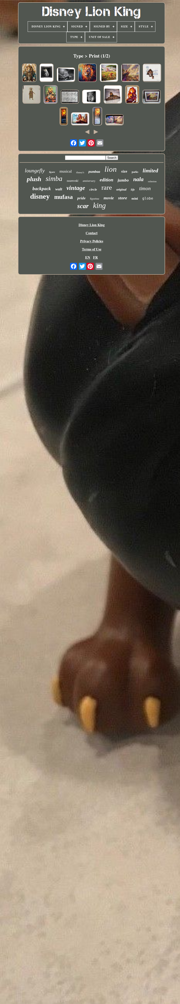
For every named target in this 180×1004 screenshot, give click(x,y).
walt (58, 189)
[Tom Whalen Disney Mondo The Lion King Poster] (132, 95)
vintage (76, 187)
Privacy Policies (91, 240)
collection (152, 181)
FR (95, 257)
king (99, 205)
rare (106, 187)
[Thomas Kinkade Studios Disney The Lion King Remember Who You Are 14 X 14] (109, 73)
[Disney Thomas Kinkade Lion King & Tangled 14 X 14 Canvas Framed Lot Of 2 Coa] (114, 120)
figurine (94, 198)
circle (93, 189)
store (122, 197)
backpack (41, 188)
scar (83, 205)
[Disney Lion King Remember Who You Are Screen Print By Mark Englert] (97, 117)
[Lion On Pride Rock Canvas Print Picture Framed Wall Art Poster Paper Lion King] (113, 95)
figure (52, 172)
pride (81, 198)
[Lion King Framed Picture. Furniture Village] (46, 73)
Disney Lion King (92, 224)
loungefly (35, 170)
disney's (80, 172)
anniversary (89, 180)
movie (109, 198)
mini (134, 198)
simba (54, 178)
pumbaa (94, 171)
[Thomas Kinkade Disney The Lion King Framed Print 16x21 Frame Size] (151, 97)
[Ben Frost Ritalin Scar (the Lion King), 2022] (152, 73)
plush (34, 178)
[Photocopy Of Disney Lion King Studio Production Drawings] (69, 97)
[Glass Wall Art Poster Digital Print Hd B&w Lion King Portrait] (91, 97)
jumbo (123, 180)
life (133, 189)
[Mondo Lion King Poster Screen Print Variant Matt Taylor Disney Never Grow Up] (50, 95)
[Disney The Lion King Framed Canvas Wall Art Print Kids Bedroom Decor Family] (80, 119)
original (121, 189)
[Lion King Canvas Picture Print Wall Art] (29, 73)
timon (145, 188)
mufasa (63, 197)
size (124, 171)
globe (147, 198)
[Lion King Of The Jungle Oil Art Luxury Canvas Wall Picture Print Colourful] (87, 73)
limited (150, 170)
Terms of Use (91, 249)
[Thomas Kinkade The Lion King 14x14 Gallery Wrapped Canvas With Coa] (130, 73)
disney (40, 196)
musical (65, 171)
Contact (91, 232)
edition (106, 179)
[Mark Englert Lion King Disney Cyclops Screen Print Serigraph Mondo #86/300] (63, 117)
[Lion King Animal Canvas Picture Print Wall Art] (66, 75)
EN (87, 257)
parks (135, 171)
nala (138, 179)
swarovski (72, 180)
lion (110, 169)
